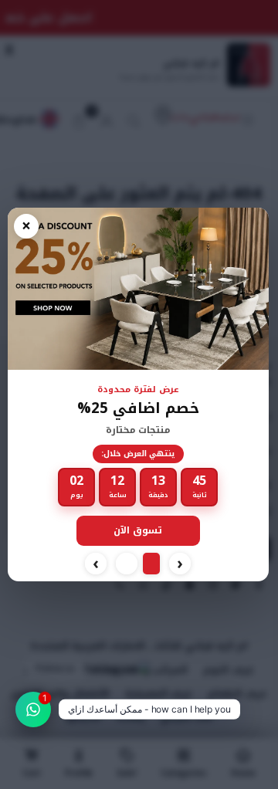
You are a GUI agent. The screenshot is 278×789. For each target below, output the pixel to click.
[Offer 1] (151, 563)
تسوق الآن (138, 530)
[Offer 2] (126, 563)
